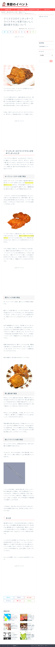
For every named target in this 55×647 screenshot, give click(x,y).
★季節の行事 (8, 9)
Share (19, 597)
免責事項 (14, 645)
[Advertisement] (19, 50)
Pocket (19, 600)
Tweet (9, 597)
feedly (29, 600)
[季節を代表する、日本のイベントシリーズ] (15, 4)
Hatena (9, 600)
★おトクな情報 (20, 9)
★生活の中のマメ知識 (34, 9)
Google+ (30, 597)
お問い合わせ (47, 9)
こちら (46, 46)
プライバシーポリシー (6, 645)
